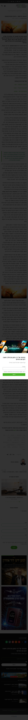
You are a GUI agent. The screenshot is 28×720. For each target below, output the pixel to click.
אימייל (23, 366)
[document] (14, 360)
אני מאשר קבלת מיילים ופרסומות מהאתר (14, 372)
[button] (2, 342)
